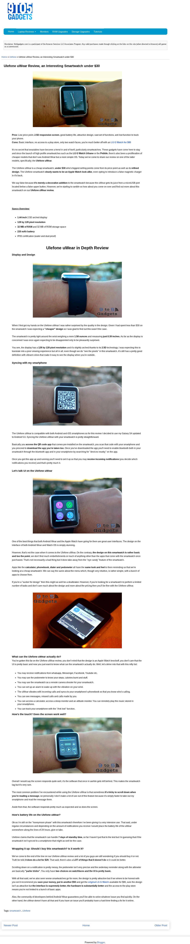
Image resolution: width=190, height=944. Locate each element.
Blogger (101, 942)
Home (11, 31)
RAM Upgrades (60, 32)
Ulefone (12, 57)
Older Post (161, 925)
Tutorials (98, 32)
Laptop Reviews (26, 32)
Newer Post (11, 925)
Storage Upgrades (81, 32)
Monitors (44, 32)
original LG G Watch (98, 882)
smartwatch (15, 911)
